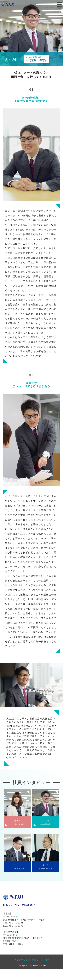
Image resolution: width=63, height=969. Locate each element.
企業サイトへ (39, 960)
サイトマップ (21, 960)
